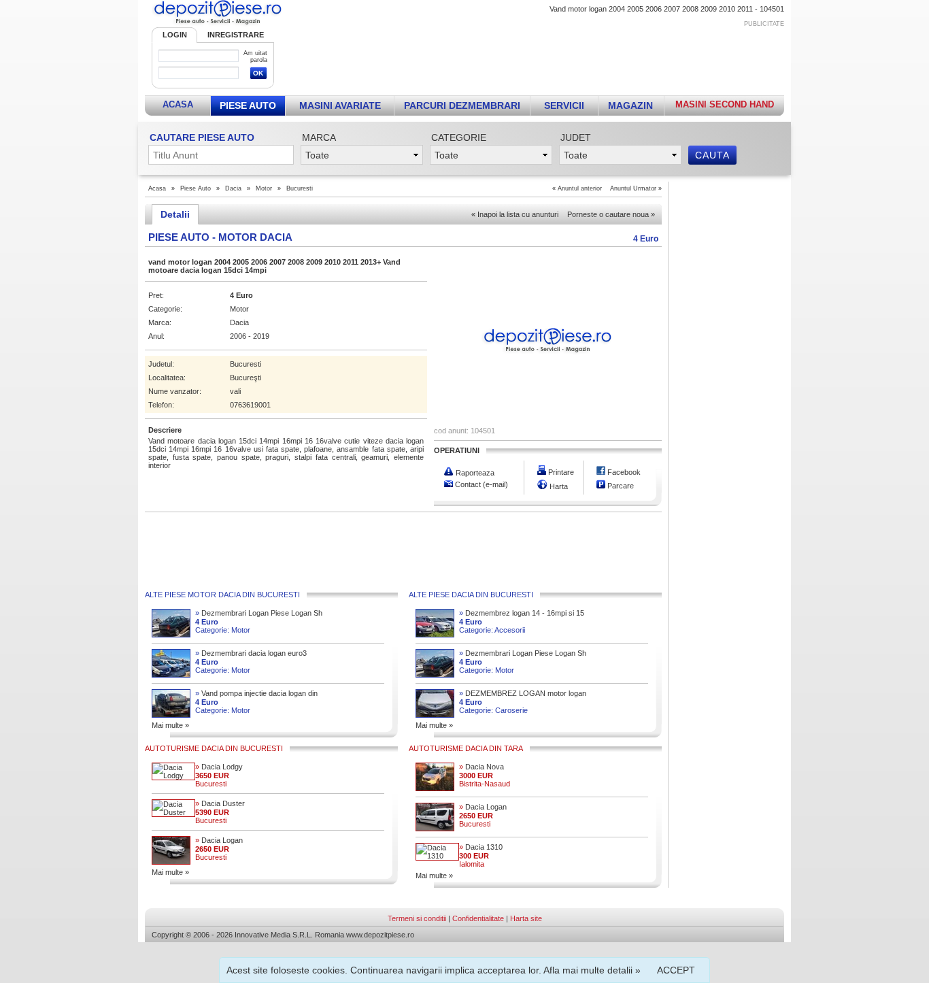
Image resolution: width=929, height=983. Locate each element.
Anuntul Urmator (633, 188)
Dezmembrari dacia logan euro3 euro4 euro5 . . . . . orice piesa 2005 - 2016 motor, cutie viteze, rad (256, 653)
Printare (560, 472)
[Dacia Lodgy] (173, 775)
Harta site (526, 918)
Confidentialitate (478, 918)
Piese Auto (248, 105)
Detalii (175, 214)
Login (175, 35)
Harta (557, 486)
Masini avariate (340, 105)
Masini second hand (724, 104)
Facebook (623, 472)
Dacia (233, 188)
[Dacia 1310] (437, 856)
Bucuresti (299, 188)
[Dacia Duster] (173, 812)
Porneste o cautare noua (611, 214)
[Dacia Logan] (171, 862)
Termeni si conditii (417, 918)
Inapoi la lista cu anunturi (514, 214)
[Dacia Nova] (435, 788)
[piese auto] (218, 24)
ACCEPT (676, 970)
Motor (264, 188)
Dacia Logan (219, 840)
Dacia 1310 (481, 847)
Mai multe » (170, 725)
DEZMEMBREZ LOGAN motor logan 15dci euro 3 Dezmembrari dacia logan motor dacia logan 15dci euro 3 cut (522, 693)
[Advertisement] (537, 58)
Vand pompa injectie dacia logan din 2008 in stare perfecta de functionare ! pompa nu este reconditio (257, 693)
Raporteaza (474, 473)
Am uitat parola (255, 56)
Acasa (178, 104)
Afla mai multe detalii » (592, 970)
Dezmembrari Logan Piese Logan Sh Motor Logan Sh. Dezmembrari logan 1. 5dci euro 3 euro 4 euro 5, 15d (259, 613)
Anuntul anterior (580, 188)
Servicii (564, 105)
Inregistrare (235, 35)
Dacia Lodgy (219, 767)
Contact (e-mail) (480, 484)
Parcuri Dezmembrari (462, 105)
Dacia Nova (481, 767)
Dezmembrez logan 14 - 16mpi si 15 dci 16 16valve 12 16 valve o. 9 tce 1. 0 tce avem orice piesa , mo (523, 613)
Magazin (630, 105)
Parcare (619, 486)
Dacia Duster (220, 803)
